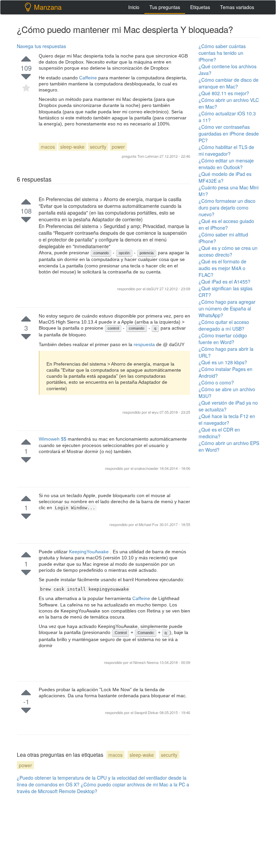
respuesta (145, 344)
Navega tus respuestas (41, 46)
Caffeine (88, 77)
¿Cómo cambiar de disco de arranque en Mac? (228, 83)
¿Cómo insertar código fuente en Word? (223, 338)
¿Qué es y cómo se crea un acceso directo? (228, 251)
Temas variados (237, 7)
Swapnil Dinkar (147, 712)
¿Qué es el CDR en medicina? (219, 433)
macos (48, 146)
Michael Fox (149, 524)
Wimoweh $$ (53, 439)
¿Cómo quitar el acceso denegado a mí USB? (224, 325)
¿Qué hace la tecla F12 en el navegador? (227, 419)
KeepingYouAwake (89, 551)
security (98, 146)
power (118, 146)
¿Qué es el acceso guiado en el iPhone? (226, 224)
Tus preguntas (164, 7)
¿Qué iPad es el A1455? (224, 281)
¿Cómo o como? (216, 382)
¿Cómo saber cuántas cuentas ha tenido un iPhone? (222, 53)
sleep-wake (72, 146)
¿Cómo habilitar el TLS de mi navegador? (226, 150)
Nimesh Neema (146, 662)
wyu (156, 412)
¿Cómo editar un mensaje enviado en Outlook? (226, 164)
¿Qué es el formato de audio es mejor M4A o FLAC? (222, 268)
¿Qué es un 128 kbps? (223, 362)
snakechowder (147, 468)
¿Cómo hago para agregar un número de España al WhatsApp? (227, 308)
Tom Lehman (148, 156)
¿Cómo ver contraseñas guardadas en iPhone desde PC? (229, 133)
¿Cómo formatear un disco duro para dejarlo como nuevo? (227, 207)
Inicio (133, 7)
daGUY (153, 288)
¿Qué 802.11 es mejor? (224, 93)
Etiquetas (200, 7)
